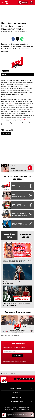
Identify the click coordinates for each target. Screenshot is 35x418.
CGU (29, 407)
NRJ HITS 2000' (16, 204)
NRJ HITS (13, 168)
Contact (14, 407)
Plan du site (7, 407)
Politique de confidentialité (23, 409)
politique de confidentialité (20, 361)
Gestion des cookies (21, 411)
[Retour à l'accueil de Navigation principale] (6, 2)
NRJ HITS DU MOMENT (19, 213)
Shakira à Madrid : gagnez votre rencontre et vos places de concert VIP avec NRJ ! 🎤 (17, 260)
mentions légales (11, 361)
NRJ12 (10, 103)
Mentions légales (22, 407)
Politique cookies (9, 409)
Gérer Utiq (11, 411)
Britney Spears (25, 119)
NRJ (13, 185)
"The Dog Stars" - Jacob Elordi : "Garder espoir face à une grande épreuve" (16, 304)
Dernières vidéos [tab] (25, 235)
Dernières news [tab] (9, 235)
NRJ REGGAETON (17, 223)
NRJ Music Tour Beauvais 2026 (10, 335)
